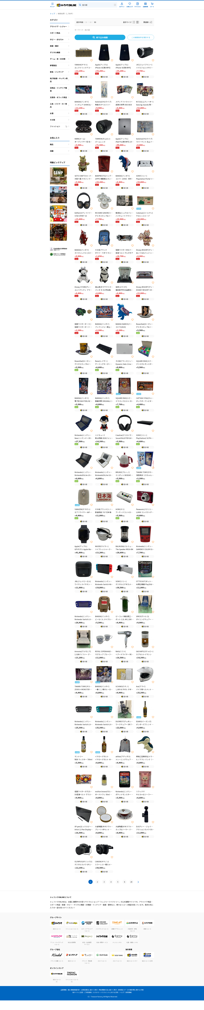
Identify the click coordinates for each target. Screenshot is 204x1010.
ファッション (55, 126)
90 (95, 22)
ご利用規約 (88, 992)
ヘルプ (122, 992)
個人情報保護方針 (74, 990)
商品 (51, 144)
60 (91, 22)
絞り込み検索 (102, 37)
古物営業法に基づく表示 (89, 990)
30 (86, 22)
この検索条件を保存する (140, 37)
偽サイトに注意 (77, 992)
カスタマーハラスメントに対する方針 (105, 992)
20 (131, 882)
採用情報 (129, 992)
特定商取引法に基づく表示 (108, 990)
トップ (52, 13)
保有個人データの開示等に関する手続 (130, 990)
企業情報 (64, 990)
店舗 (51, 151)
